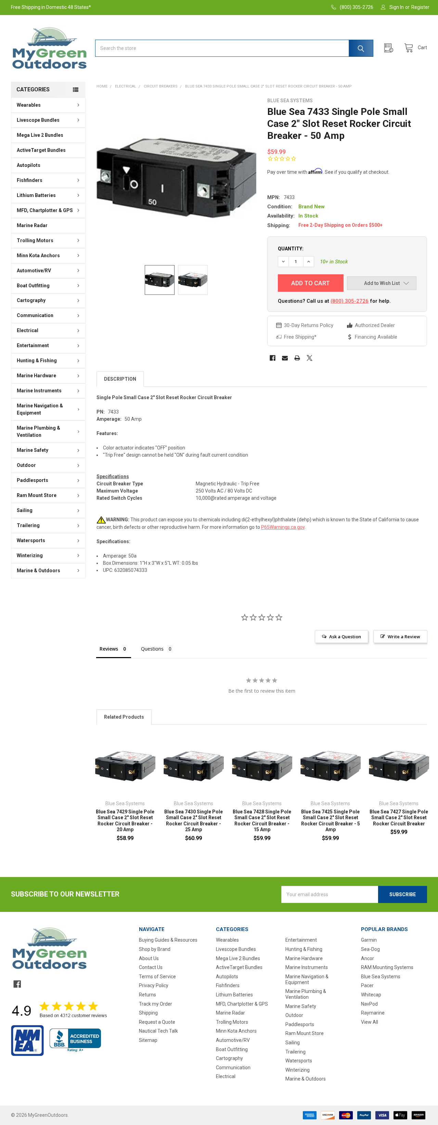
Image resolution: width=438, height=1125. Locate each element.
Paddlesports (32, 480)
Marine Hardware (36, 375)
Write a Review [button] (404, 636)
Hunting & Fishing (37, 360)
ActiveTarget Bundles (41, 150)
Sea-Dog (370, 949)
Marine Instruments (39, 390)
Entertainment (33, 345)
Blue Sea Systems (380, 976)
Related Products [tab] (124, 717)
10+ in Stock (334, 262)
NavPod (369, 1004)
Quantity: (291, 248)
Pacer (367, 985)
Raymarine (373, 1013)
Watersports (31, 540)
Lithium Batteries (36, 195)
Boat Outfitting (33, 285)
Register (420, 7)
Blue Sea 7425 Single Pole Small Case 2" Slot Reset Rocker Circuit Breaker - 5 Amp (330, 821)
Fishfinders (29, 180)
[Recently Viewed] (390, 48)
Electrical (27, 330)
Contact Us (151, 967)
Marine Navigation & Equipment (40, 409)
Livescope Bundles (38, 120)
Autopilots (28, 165)
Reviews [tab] (109, 648)
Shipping (148, 1013)
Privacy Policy (153, 985)
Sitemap (148, 1040)
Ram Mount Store (36, 495)
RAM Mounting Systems (387, 967)
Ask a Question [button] (345, 636)
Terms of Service (157, 976)
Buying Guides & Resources (168, 940)
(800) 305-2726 (350, 301)
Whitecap (371, 994)
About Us (149, 958)
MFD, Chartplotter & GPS (45, 210)
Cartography (31, 300)
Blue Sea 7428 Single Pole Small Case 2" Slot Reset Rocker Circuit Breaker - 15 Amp (262, 821)
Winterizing (30, 555)
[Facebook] (272, 358)
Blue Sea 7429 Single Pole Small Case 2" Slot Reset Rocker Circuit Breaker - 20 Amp (125, 821)
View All (369, 1022)
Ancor (367, 958)
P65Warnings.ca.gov (283, 527)
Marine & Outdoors (38, 570)
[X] (309, 358)
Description (120, 379)
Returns (147, 994)
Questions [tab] (152, 648)
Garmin (369, 940)
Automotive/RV (34, 270)
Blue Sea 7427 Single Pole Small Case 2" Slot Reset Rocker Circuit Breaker (399, 817)
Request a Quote (157, 1022)
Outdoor (26, 465)
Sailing (25, 510)
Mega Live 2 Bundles (40, 135)
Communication (35, 315)
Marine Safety (32, 450)
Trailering (28, 525)
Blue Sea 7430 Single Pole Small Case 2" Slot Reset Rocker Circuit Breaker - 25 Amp (193, 821)
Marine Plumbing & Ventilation (38, 431)
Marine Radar (32, 225)
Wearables (29, 105)
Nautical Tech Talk (158, 1031)
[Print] (297, 358)
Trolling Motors (35, 240)
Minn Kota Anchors (38, 255)
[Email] (285, 358)
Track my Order (155, 1004)
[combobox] (234, 48)
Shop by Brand (154, 949)
